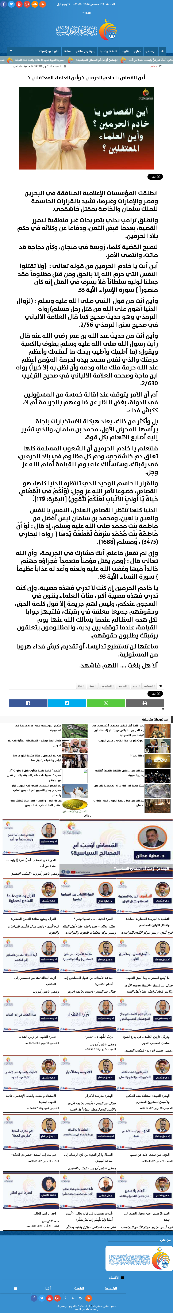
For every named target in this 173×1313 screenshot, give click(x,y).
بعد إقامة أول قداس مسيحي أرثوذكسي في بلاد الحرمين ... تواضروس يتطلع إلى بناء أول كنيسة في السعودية (118, 730)
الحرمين (122, 685)
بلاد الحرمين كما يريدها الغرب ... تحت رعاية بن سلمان (118, 803)
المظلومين (106, 685)
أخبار (138, 51)
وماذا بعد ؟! (137, 756)
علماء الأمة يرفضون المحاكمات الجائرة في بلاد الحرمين (35, 743)
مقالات (68, 51)
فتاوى (126, 51)
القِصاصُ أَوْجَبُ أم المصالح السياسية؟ (120, 60)
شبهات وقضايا (108, 51)
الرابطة (152, 51)
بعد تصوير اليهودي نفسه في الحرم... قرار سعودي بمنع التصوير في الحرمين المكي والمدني (37, 790)
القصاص (148, 685)
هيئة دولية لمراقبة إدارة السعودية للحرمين (119, 786)
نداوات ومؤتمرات (49, 51)
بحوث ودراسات (86, 51)
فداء (80, 685)
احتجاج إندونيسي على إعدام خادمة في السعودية (38, 728)
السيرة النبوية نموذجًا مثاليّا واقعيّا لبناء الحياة (63, 60)
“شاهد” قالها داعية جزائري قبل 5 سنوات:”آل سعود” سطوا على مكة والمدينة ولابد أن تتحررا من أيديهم (34, 775)
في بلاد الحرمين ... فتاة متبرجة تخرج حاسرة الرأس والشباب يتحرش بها (37, 758)
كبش (91, 685)
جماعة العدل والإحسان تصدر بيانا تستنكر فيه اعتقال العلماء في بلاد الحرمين (36, 803)
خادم (135, 685)
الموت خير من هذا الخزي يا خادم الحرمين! (120, 741)
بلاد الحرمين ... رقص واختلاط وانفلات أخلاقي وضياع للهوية (119, 773)
